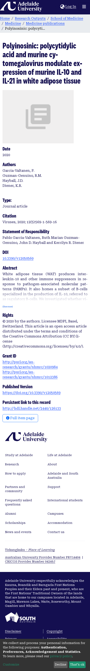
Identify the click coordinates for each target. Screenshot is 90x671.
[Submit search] (57, 6)
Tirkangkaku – (30, 549)
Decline (60, 664)
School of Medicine (67, 18)
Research (12, 464)
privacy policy (61, 656)
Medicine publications (45, 23)
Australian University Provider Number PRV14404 (42, 557)
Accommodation (60, 523)
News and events (18, 532)
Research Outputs (30, 18)
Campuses (56, 513)
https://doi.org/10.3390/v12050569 (31, 393)
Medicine (13, 23)
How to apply (15, 473)
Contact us (56, 532)
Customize (11, 664)
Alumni (10, 513)
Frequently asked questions (18, 502)
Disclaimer (13, 631)
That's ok (77, 664)
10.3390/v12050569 (18, 258)
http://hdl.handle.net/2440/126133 (32, 408)
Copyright (55, 631)
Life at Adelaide (60, 455)
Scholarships (15, 523)
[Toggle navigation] (84, 7)
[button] (62, 6)
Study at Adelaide (19, 455)
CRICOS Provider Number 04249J (30, 561)
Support (54, 487)
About (52, 464)
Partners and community (15, 489)
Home (5, 18)
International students (65, 500)
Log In (71, 7)
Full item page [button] (22, 418)
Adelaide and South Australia (63, 475)
